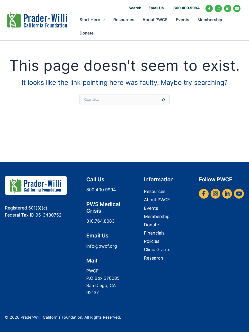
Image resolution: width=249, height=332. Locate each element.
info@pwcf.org (101, 246)
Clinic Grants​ (157, 249)
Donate (87, 33)
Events (182, 19)
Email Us (156, 8)
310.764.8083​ (100, 221)
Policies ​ (152, 241)
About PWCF (155, 19)
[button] (102, 19)
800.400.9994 (186, 8)
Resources (123, 19)
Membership (209, 19)
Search (135, 8)
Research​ (153, 258)
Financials (154, 233)
